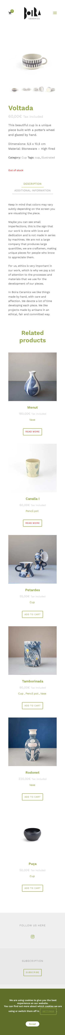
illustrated (48, 157)
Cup (24, 157)
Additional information (32, 190)
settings (48, 1011)
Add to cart (32, 614)
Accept (32, 1024)
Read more (33, 431)
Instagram (32, 936)
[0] (9, 13)
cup (37, 157)
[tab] (32, 184)
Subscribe (32, 972)
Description (33, 183)
